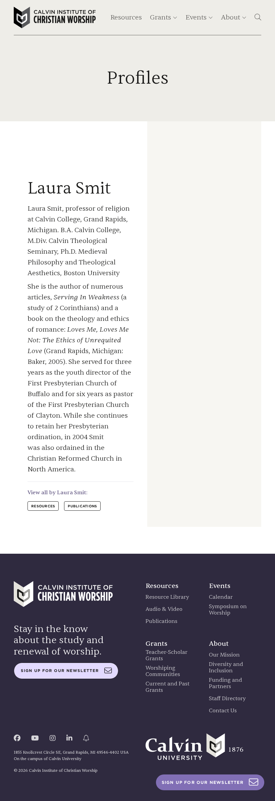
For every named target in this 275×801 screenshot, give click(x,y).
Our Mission (224, 655)
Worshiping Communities (163, 671)
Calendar (221, 597)
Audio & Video (164, 609)
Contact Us (223, 711)
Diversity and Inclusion (226, 667)
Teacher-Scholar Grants (166, 655)
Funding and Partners (225, 683)
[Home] (55, 17)
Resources (126, 17)
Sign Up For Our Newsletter (202, 782)
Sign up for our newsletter (60, 670)
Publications (161, 621)
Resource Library (167, 597)
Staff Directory (227, 698)
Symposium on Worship (228, 609)
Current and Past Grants (167, 687)
